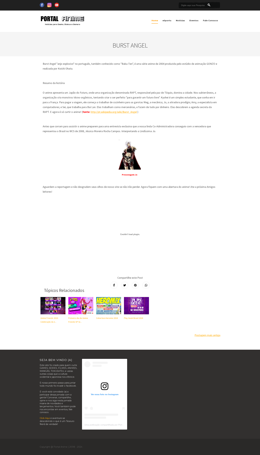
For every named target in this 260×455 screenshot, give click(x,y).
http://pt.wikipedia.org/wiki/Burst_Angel (114, 112)
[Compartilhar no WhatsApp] (146, 285)
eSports (166, 20)
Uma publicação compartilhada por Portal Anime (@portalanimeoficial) (117, 425)
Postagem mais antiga (207, 335)
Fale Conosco (210, 20)
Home (155, 20)
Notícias (180, 20)
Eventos (193, 20)
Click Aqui (45, 418)
